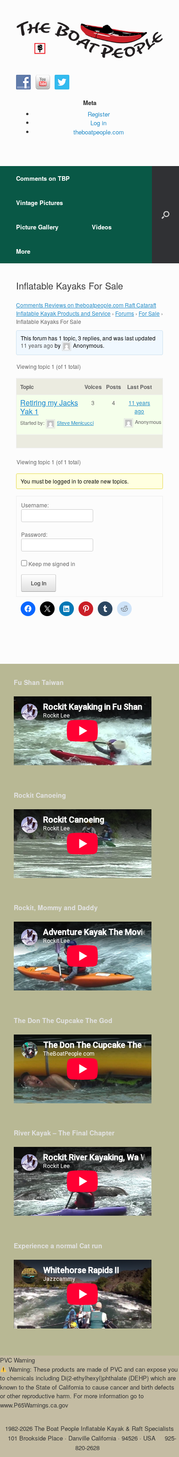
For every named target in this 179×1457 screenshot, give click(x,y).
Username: (35, 505)
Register (99, 114)
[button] (165, 214)
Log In (38, 583)
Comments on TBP (43, 178)
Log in (98, 122)
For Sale (149, 313)
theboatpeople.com (98, 132)
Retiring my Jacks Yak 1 (49, 407)
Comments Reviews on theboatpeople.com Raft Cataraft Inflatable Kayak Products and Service (86, 309)
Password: (34, 534)
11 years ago (37, 346)
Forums (124, 313)
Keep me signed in (51, 563)
